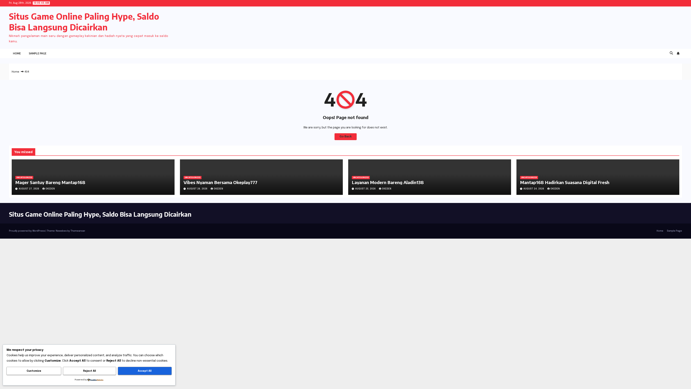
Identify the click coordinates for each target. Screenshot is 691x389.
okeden (50, 189)
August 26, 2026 (197, 189)
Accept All (145, 371)
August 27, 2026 (29, 189)
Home (17, 53)
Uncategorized (24, 177)
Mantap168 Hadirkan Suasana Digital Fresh (564, 182)
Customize (34, 371)
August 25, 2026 (365, 189)
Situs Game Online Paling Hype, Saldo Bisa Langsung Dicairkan (100, 214)
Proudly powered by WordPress (27, 231)
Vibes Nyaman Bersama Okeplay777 (220, 182)
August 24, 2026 (534, 189)
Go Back (346, 136)
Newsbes (61, 231)
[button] (671, 53)
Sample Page (37, 53)
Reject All (89, 371)
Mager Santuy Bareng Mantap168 (50, 182)
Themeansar (78, 231)
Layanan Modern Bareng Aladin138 (388, 182)
